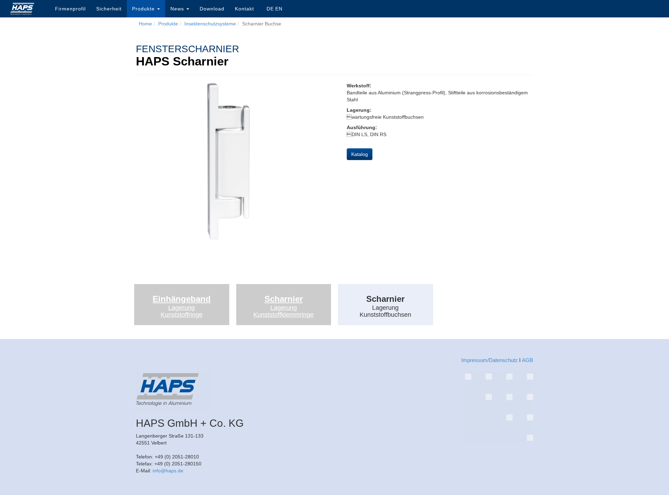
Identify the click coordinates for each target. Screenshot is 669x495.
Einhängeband (182, 299)
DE (270, 8)
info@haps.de (168, 470)
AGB (527, 360)
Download (212, 8)
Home (145, 23)
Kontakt (244, 8)
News (178, 8)
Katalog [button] (359, 154)
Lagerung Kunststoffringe (181, 311)
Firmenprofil (70, 8)
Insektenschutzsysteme (210, 23)
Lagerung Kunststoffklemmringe (283, 311)
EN (279, 8)
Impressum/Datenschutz (489, 360)
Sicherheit (109, 8)
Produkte (144, 8)
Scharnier (283, 299)
